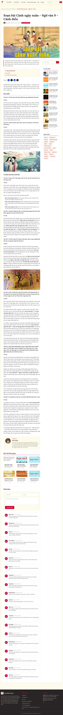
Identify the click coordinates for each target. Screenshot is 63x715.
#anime (54, 147)
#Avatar (50, 143)
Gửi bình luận (10, 507)
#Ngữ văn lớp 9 (52, 137)
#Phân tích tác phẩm (53, 139)
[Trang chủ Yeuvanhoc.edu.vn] (2, 2)
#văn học (45, 137)
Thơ (38, 2)
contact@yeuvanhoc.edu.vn (51, 698)
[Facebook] (9, 80)
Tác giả (42, 2)
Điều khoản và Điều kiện (27, 701)
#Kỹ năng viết (52, 156)
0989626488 (50, 699)
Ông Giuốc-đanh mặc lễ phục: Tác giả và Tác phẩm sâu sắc (53, 85)
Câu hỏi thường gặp (26, 705)
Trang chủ (3, 9)
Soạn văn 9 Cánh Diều (11, 9)
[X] (11, 80)
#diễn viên (46, 156)
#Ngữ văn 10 (54, 152)
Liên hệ (23, 699)
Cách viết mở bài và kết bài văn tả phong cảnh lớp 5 (53, 126)
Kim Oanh (15, 440)
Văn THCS (16, 2)
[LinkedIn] (14, 80)
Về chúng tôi (24, 697)
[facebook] (43, 701)
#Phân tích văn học (47, 145)
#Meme (45, 143)
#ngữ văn (46, 141)
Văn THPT (9, 2)
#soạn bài (46, 139)
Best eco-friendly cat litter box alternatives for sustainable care (53, 73)
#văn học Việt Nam (47, 147)
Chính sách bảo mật (26, 703)
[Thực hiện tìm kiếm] (61, 2)
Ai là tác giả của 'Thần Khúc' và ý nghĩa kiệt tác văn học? (53, 79)
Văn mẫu (23, 2)
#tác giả (45, 154)
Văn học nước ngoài (31, 2)
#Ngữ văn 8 (51, 154)
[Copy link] (17, 80)
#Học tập (46, 158)
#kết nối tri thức (47, 152)
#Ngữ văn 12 (52, 141)
